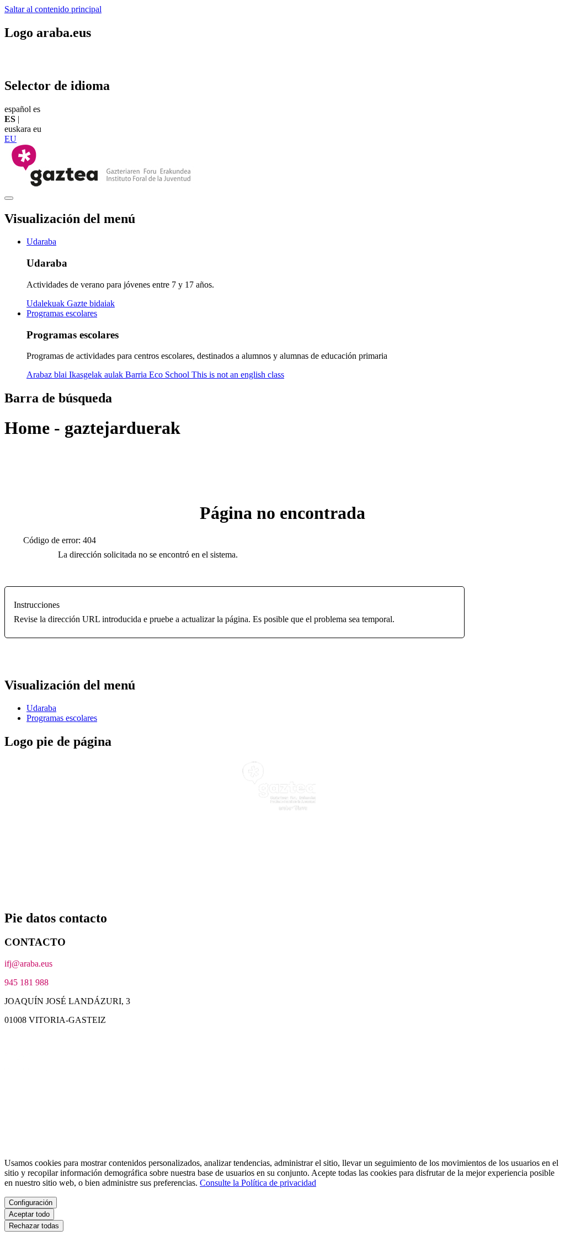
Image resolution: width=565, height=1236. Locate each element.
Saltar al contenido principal (53, 9)
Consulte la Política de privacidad (258, 1182)
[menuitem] (41, 241)
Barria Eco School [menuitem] (158, 374)
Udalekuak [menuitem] (46, 303)
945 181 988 (26, 982)
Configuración (30, 1202)
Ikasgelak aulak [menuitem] (97, 374)
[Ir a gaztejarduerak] (101, 185)
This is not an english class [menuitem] (237, 374)
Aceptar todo (29, 1214)
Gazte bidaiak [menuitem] (91, 303)
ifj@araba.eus (28, 963)
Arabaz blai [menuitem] (47, 374)
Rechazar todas (34, 1226)
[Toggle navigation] (8, 198)
